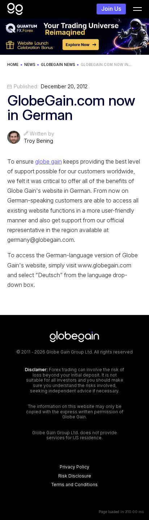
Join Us (111, 8)
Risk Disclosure (74, 476)
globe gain (48, 161)
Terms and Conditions (74, 484)
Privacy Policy (74, 467)
